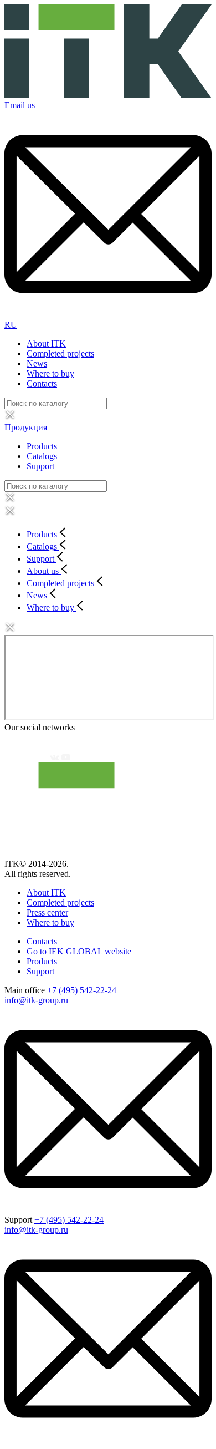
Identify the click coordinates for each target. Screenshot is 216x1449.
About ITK (46, 343)
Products (42, 446)
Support (40, 466)
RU (10, 324)
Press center (47, 912)
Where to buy (50, 373)
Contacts (42, 383)
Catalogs (42, 456)
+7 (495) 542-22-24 (81, 990)
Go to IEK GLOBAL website (79, 951)
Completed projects (60, 353)
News (37, 363)
